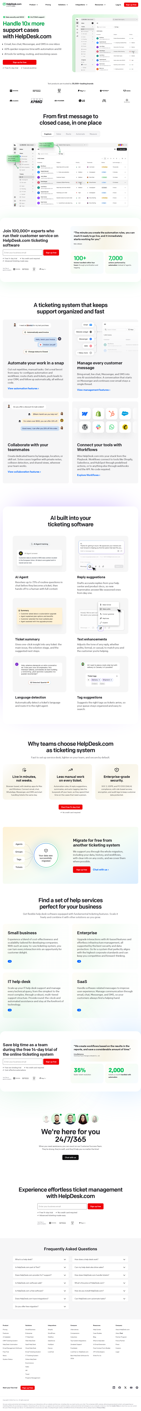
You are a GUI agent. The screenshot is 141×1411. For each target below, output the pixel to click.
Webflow (51, 1337)
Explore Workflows (88, 475)
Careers (118, 1348)
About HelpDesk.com (123, 1329)
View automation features (22, 388)
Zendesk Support (76, 1344)
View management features (93, 389)
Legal (117, 1352)
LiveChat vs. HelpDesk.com (79, 1352)
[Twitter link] (125, 1388)
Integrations (80, 5)
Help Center (97, 1329)
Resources (99, 5)
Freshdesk (73, 1348)
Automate (80, 134)
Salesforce (51, 1341)
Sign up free (131, 5)
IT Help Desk (29, 1337)
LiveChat (51, 1352)
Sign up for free (19, 62)
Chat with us (100, 869)
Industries (73, 1337)
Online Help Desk (30, 1359)
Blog (94, 1337)
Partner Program (121, 1337)
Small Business (30, 1329)
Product (32, 5)
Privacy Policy (101, 1407)
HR (26, 1370)
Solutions (62, 5)
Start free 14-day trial (70, 807)
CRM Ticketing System (10, 1341)
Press (117, 1344)
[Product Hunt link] (137, 1388)
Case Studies (97, 1333)
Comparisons (74, 1333)
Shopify (50, 1329)
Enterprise (28, 1333)
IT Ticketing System (31, 1355)
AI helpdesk (6, 1337)
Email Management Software (12, 1348)
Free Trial (6, 1352)
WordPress (51, 1333)
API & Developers (99, 1352)
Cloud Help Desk (30, 1348)
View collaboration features (23, 471)
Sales (27, 1367)
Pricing (48, 5)
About (119, 1333)
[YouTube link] (131, 1388)
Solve (58, 134)
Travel (27, 1374)
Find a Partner (120, 1341)
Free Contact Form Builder (101, 1348)
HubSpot (51, 1344)
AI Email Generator (99, 1344)
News (5, 1355)
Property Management (32, 1378)
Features (6, 1333)
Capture (47, 134)
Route (68, 134)
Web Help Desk (30, 1341)
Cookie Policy (116, 1406)
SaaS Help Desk (30, 1344)
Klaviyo (50, 1348)
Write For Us (97, 1355)
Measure (93, 134)
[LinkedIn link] (114, 1388)
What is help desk (98, 1341)
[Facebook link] (119, 1388)
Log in (118, 5)
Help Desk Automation (10, 1344)
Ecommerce (29, 1363)
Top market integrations (78, 1341)
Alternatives (74, 1329)
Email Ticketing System (33, 1352)
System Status (7, 1359)
